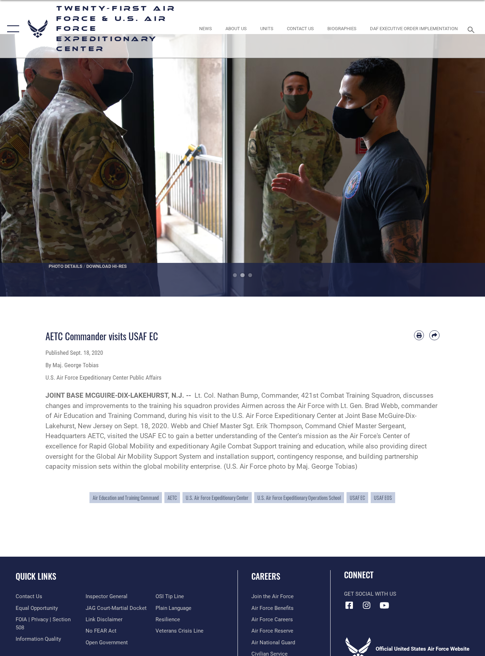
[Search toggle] (472, 29)
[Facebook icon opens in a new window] (349, 605)
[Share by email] (434, 335)
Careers (265, 576)
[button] (11, 29)
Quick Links (36, 576)
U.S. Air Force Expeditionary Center (217, 497)
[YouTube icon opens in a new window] (384, 605)
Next (460, 165)
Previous (24, 165)
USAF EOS (383, 497)
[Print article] (419, 335)
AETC (172, 497)
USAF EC (357, 497)
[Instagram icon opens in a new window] (366, 605)
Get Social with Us (370, 594)
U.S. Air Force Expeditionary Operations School (299, 497)
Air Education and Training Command (126, 497)
